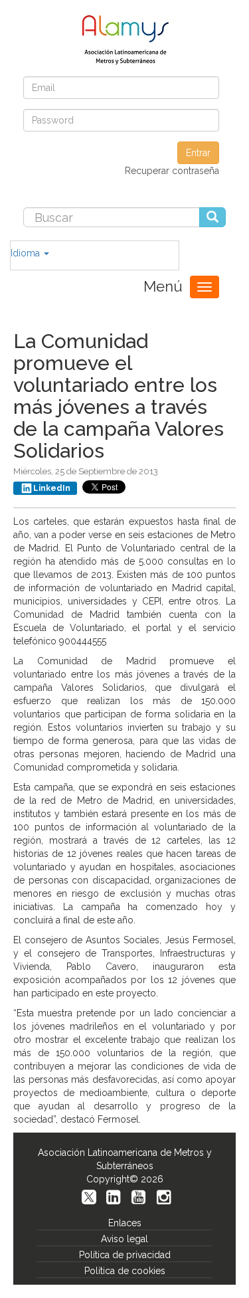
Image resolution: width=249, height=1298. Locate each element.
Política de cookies (124, 1270)
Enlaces (124, 1223)
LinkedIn (51, 488)
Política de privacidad (125, 1255)
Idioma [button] (26, 253)
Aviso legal (124, 1239)
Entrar (198, 152)
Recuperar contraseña (172, 170)
